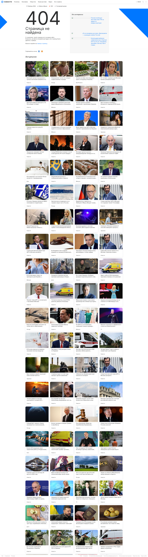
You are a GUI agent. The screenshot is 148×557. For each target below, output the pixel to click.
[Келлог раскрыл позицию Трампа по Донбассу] (61, 418)
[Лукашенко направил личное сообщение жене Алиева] (37, 146)
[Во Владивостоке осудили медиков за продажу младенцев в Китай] (61, 245)
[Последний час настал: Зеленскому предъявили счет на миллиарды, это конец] (61, 393)
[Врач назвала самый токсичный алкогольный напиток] (37, 368)
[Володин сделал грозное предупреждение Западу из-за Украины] (86, 146)
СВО (51, 6)
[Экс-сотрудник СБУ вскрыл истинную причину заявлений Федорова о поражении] (86, 442)
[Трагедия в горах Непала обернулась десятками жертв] (111, 442)
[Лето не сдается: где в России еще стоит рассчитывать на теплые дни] (86, 467)
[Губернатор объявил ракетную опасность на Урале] (86, 368)
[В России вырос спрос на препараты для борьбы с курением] (37, 270)
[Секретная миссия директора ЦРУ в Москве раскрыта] (37, 245)
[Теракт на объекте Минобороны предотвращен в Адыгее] (111, 467)
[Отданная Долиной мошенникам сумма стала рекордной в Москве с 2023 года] (61, 220)
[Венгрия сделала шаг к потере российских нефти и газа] (111, 393)
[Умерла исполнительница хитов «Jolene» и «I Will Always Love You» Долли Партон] (111, 294)
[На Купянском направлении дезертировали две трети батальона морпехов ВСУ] (86, 541)
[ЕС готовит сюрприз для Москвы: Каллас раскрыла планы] (111, 72)
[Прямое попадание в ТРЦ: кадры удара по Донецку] (111, 541)
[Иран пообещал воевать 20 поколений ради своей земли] (61, 467)
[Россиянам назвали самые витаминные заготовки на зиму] (111, 516)
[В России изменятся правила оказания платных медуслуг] (37, 344)
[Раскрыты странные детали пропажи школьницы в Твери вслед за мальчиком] (61, 270)
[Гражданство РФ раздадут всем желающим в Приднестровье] (86, 516)
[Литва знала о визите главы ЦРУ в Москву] (111, 492)
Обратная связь (136, 555)
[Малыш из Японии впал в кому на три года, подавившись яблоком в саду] (37, 516)
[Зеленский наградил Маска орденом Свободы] (61, 319)
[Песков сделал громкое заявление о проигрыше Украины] (86, 97)
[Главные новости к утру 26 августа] (37, 122)
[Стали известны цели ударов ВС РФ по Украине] (61, 541)
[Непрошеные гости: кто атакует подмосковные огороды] (61, 72)
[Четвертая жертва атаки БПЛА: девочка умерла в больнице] (61, 294)
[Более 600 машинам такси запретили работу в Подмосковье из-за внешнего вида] (37, 442)
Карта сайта (144, 555)
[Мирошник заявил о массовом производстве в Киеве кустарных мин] (86, 294)
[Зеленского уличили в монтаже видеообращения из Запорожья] (61, 97)
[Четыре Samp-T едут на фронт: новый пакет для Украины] (111, 344)
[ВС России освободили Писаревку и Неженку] (37, 541)
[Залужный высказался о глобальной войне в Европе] (61, 171)
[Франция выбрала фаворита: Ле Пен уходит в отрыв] (37, 97)
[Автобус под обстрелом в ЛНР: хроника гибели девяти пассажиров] (86, 344)
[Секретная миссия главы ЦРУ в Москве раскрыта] (111, 368)
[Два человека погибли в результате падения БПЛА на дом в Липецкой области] (111, 97)
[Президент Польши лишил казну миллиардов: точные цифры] (86, 245)
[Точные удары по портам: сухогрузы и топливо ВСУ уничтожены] (37, 393)
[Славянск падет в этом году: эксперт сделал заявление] (61, 368)
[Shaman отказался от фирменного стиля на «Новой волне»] (111, 319)
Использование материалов (125, 555)
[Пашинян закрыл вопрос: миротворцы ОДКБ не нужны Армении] (37, 492)
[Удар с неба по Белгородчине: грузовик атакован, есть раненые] (111, 270)
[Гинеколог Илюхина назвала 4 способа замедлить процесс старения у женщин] (111, 220)
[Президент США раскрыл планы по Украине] (61, 344)
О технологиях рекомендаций (95, 555)
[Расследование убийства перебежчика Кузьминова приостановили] (86, 418)
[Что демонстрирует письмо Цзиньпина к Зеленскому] (111, 171)
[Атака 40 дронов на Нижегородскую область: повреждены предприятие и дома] (37, 220)
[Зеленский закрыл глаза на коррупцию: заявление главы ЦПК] (61, 516)
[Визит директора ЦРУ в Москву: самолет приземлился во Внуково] (86, 122)
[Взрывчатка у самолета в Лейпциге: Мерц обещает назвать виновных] (86, 196)
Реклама (13, 555)
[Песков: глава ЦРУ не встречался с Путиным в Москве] (37, 294)
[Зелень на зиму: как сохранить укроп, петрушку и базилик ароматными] (86, 72)
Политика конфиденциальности (111, 555)
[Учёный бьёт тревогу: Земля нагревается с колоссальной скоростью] (37, 418)
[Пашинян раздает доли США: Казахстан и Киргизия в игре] (86, 393)
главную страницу (42, 43)
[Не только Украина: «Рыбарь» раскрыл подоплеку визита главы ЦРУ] (86, 270)
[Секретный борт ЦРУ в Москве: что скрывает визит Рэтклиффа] (111, 196)
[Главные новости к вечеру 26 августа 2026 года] (37, 467)
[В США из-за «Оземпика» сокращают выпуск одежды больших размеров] (86, 319)
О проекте (85, 555)
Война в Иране (43, 6)
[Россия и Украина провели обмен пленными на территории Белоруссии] (37, 196)
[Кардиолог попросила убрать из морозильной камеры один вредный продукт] (111, 122)
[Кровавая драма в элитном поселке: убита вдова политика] (86, 220)
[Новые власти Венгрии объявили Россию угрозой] (111, 418)
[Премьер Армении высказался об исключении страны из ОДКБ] (111, 146)
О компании (7, 555)
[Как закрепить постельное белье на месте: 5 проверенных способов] (37, 171)
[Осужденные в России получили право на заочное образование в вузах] (61, 122)
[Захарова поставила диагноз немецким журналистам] (61, 492)
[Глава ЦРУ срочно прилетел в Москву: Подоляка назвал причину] (111, 245)
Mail (2, 555)
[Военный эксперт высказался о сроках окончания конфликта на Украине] (37, 72)
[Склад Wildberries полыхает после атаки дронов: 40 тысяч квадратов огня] (61, 146)
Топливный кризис (61, 6)
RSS (81, 555)
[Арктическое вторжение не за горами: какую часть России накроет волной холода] (61, 196)
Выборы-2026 (32, 6)
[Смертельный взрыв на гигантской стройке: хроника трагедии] (61, 442)
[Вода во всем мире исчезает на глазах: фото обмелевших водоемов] (37, 319)
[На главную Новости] (7, 2)
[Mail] (2, 2)
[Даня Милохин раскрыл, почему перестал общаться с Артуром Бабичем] (86, 492)
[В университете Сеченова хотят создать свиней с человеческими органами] (86, 171)
